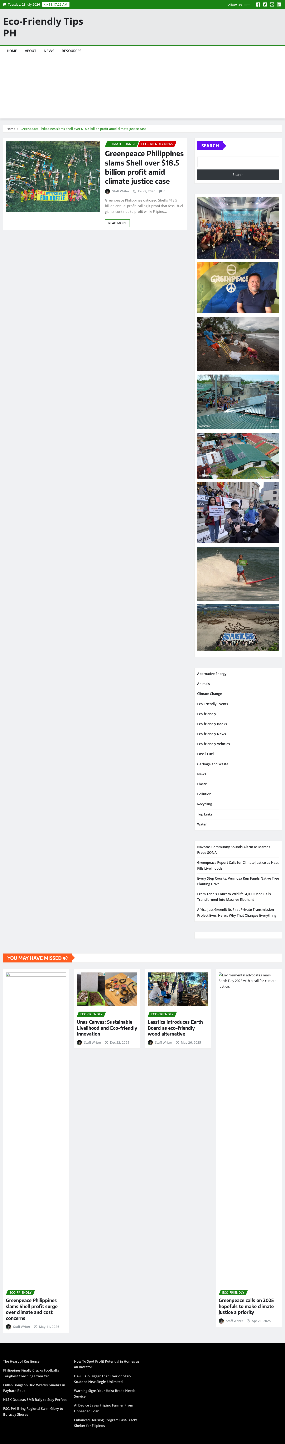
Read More (117, 223)
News (49, 51)
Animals (203, 683)
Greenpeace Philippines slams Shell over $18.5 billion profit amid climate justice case (83, 129)
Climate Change (209, 693)
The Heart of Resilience (21, 1361)
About (31, 51)
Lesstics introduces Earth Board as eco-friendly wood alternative (175, 1028)
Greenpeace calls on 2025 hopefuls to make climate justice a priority (246, 1306)
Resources (71, 51)
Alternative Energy (212, 673)
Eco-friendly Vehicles (213, 744)
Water (202, 824)
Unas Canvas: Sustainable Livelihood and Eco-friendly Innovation (107, 1028)
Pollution (204, 794)
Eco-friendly (206, 714)
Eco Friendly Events (212, 704)
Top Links (204, 814)
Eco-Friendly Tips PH (43, 27)
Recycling (204, 804)
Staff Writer (120, 191)
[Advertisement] (142, 87)
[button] (238, 228)
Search (210, 145)
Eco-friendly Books (212, 724)
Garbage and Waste (212, 764)
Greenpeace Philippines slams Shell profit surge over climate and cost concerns (32, 1309)
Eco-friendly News (211, 734)
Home (12, 51)
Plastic (202, 784)
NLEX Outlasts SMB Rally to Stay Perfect (35, 1399)
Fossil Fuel (205, 754)
